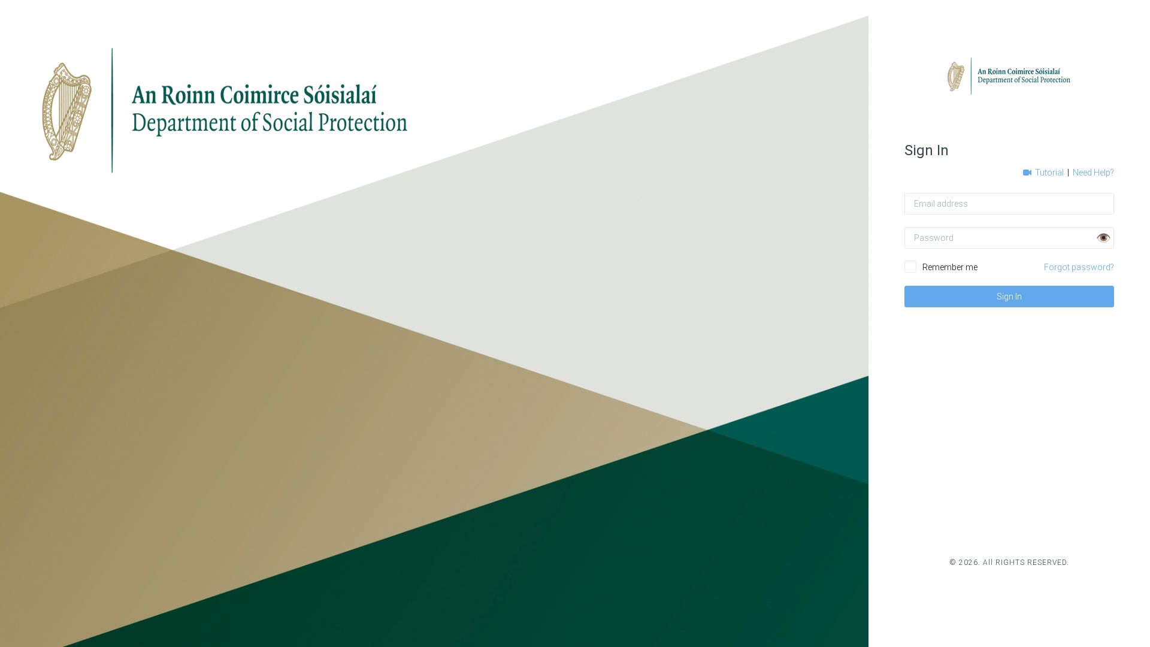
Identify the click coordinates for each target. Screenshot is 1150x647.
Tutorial (1048, 172)
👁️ (1103, 238)
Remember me (950, 267)
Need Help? (1093, 172)
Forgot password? (1079, 267)
